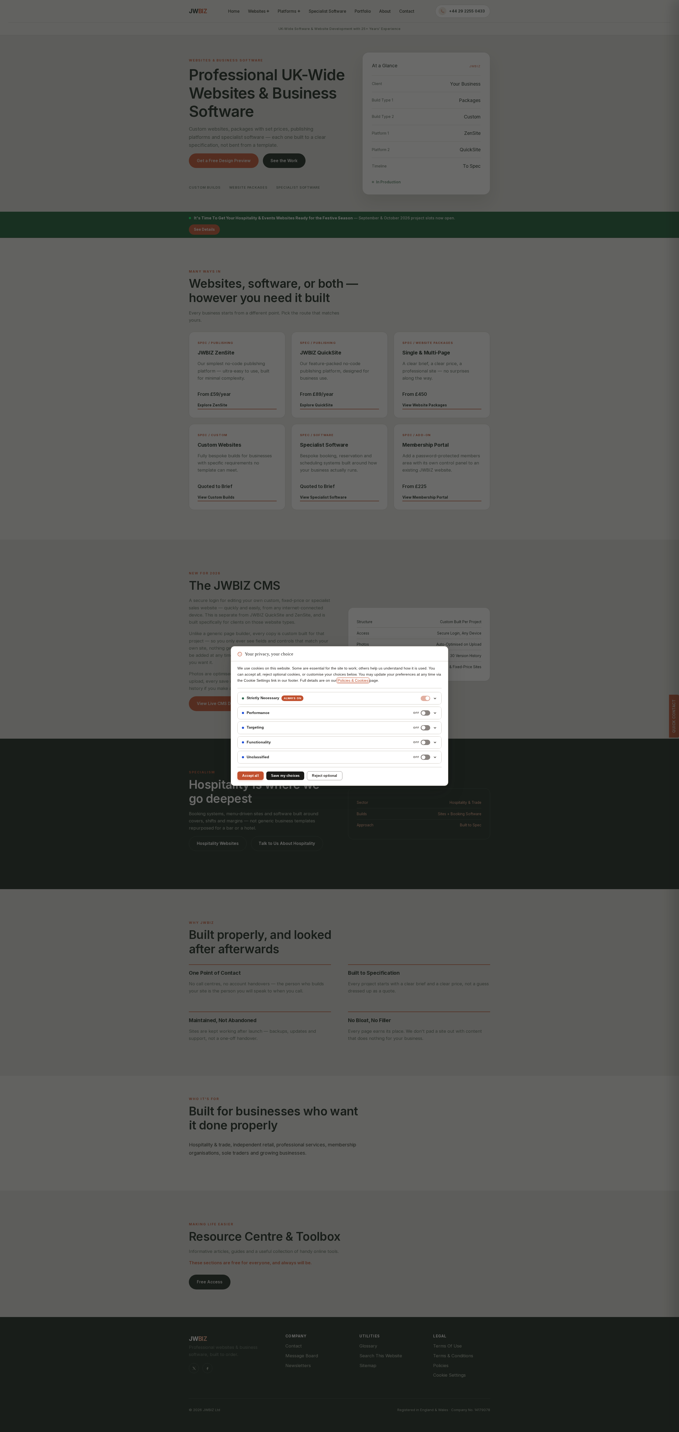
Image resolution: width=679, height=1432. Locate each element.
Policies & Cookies (353, 680)
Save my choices (285, 776)
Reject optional (324, 776)
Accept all (250, 776)
